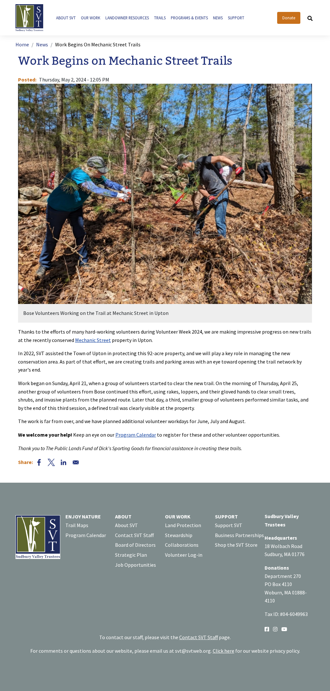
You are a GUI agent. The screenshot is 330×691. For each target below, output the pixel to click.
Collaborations (182, 545)
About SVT (126, 525)
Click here (223, 651)
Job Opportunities (135, 565)
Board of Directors (135, 545)
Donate (288, 17)
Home (22, 44)
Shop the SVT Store (236, 545)
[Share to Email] (76, 462)
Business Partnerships (239, 535)
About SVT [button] (66, 17)
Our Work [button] (90, 17)
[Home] (31, 18)
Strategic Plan (131, 555)
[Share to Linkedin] (63, 462)
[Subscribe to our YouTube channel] (284, 629)
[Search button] (310, 18)
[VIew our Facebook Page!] (267, 629)
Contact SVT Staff (134, 535)
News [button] (218, 17)
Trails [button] (160, 17)
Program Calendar (135, 434)
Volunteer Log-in (183, 555)
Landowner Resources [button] (127, 17)
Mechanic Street (93, 340)
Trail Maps (76, 525)
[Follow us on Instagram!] (275, 629)
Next (238, 203)
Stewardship (178, 535)
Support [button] (236, 17)
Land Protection (183, 525)
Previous (91, 203)
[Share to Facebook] (39, 462)
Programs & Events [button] (189, 17)
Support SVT (228, 525)
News (42, 44)
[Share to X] (51, 462)
